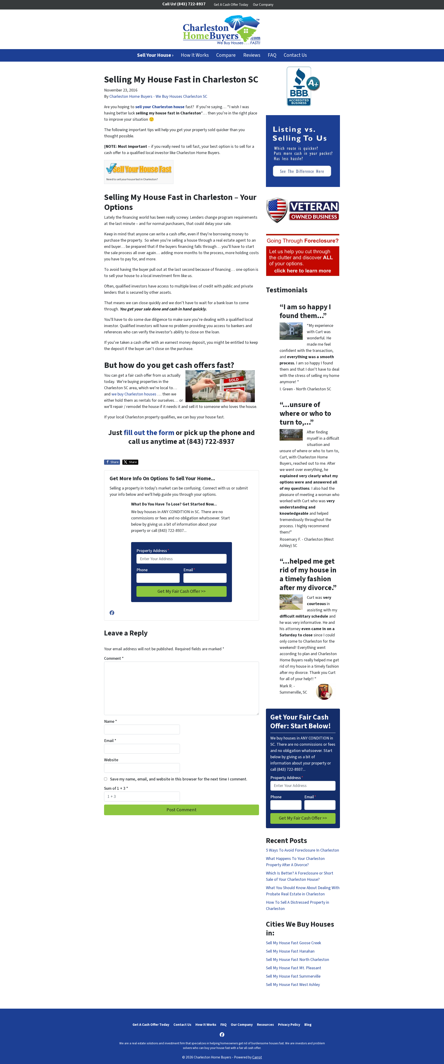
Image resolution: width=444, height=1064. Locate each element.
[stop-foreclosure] (303, 255)
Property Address (152, 551)
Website (111, 760)
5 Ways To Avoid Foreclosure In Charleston (302, 850)
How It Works (195, 55)
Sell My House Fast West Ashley (293, 985)
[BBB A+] (303, 86)
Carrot (257, 1057)
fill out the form (149, 433)
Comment (114, 658)
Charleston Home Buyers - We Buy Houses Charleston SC (158, 96)
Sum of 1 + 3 (116, 788)
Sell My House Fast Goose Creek (293, 943)
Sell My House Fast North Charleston (297, 960)
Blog (307, 1024)
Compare (226, 55)
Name (110, 721)
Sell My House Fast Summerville (293, 976)
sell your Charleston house (160, 107)
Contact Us (295, 55)
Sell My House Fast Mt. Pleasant (293, 968)
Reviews (251, 55)
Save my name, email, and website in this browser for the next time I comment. (178, 779)
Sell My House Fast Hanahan (290, 951)
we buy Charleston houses (134, 394)
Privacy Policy (289, 1024)
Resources (265, 1024)
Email (189, 570)
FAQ (272, 55)
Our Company (263, 4)
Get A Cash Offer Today (231, 4)
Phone (142, 570)
